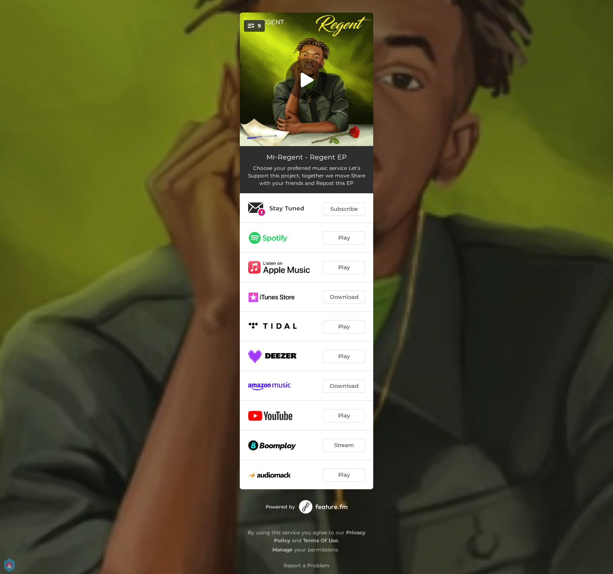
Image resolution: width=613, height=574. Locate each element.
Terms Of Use (320, 540)
